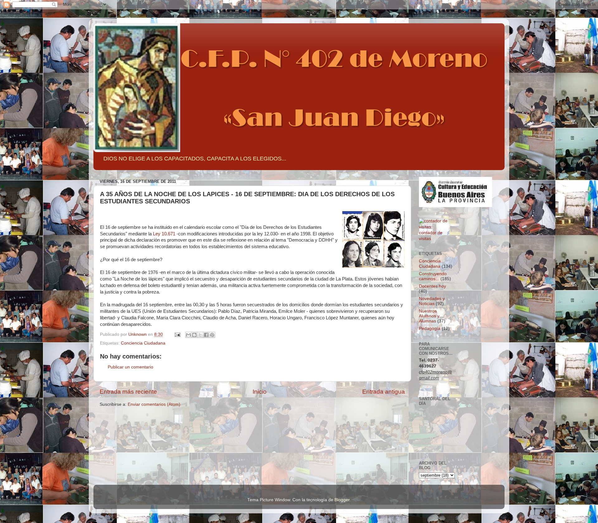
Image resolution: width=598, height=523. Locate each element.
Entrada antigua (383, 391)
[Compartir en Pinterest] (212, 335)
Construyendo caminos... (433, 276)
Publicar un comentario (130, 367)
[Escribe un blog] (194, 335)
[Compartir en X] (200, 335)
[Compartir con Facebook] (206, 335)
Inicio (260, 391)
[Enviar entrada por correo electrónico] (177, 334)
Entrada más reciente (128, 391)
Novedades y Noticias (432, 301)
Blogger (342, 500)
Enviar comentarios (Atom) (154, 404)
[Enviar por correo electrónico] (188, 335)
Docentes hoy (432, 286)
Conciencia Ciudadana (143, 343)
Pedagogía (429, 328)
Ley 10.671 (164, 233)
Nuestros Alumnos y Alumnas (429, 316)
